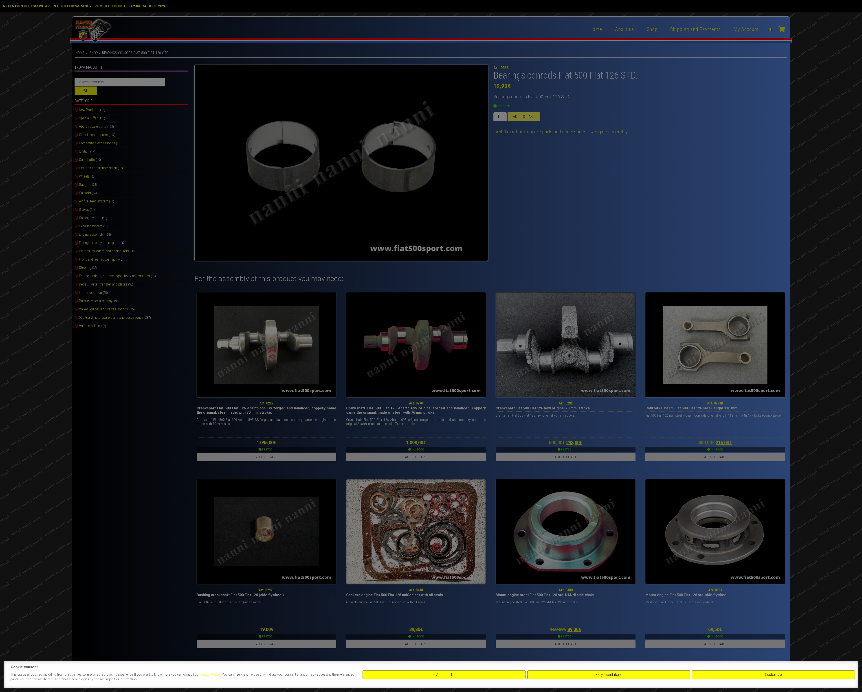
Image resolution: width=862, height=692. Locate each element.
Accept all (444, 674)
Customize (773, 674)
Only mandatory (608, 674)
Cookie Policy (210, 674)
